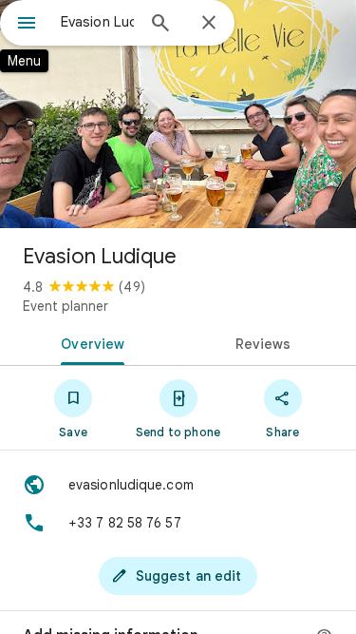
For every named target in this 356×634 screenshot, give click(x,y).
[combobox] (97, 21)
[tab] (89, 342)
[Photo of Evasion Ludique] (178, 114)
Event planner (65, 306)
